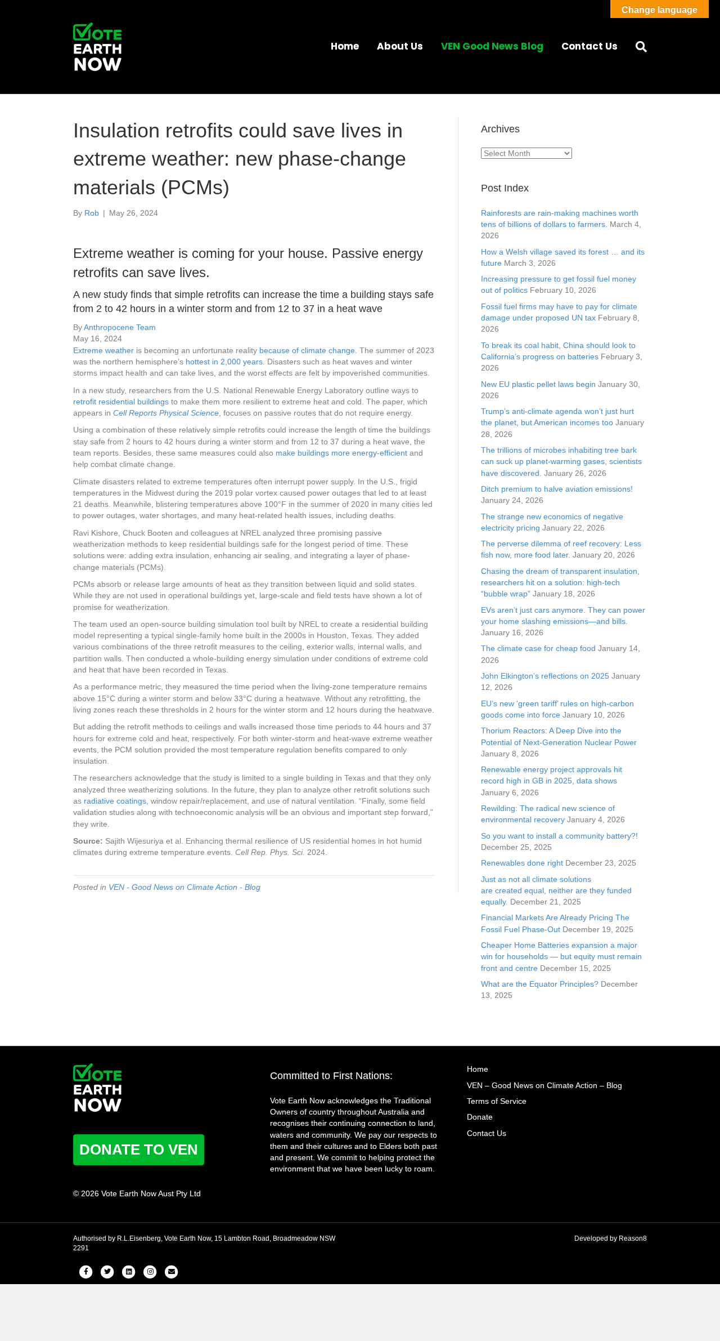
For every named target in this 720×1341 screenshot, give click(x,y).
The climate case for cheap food (538, 648)
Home (345, 46)
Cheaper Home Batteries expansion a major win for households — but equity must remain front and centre (561, 957)
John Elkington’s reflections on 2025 (545, 675)
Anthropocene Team (120, 327)
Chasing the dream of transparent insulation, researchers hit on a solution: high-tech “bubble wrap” (560, 583)
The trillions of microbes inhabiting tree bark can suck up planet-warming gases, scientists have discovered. (561, 461)
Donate (480, 1116)
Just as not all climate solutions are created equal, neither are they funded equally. (556, 891)
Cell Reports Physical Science (166, 412)
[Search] (637, 47)
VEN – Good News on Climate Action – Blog (544, 1085)
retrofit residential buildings (121, 401)
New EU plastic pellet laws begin (538, 384)
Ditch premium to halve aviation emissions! (557, 488)
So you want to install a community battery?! (559, 835)
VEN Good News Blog (492, 46)
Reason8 (633, 1238)
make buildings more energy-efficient (341, 452)
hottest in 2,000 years (224, 361)
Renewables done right (522, 862)
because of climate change (307, 350)
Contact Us (589, 46)
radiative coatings (115, 800)
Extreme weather (103, 350)
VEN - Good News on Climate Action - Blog (184, 887)
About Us (400, 46)
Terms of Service (496, 1101)
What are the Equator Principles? (539, 983)
